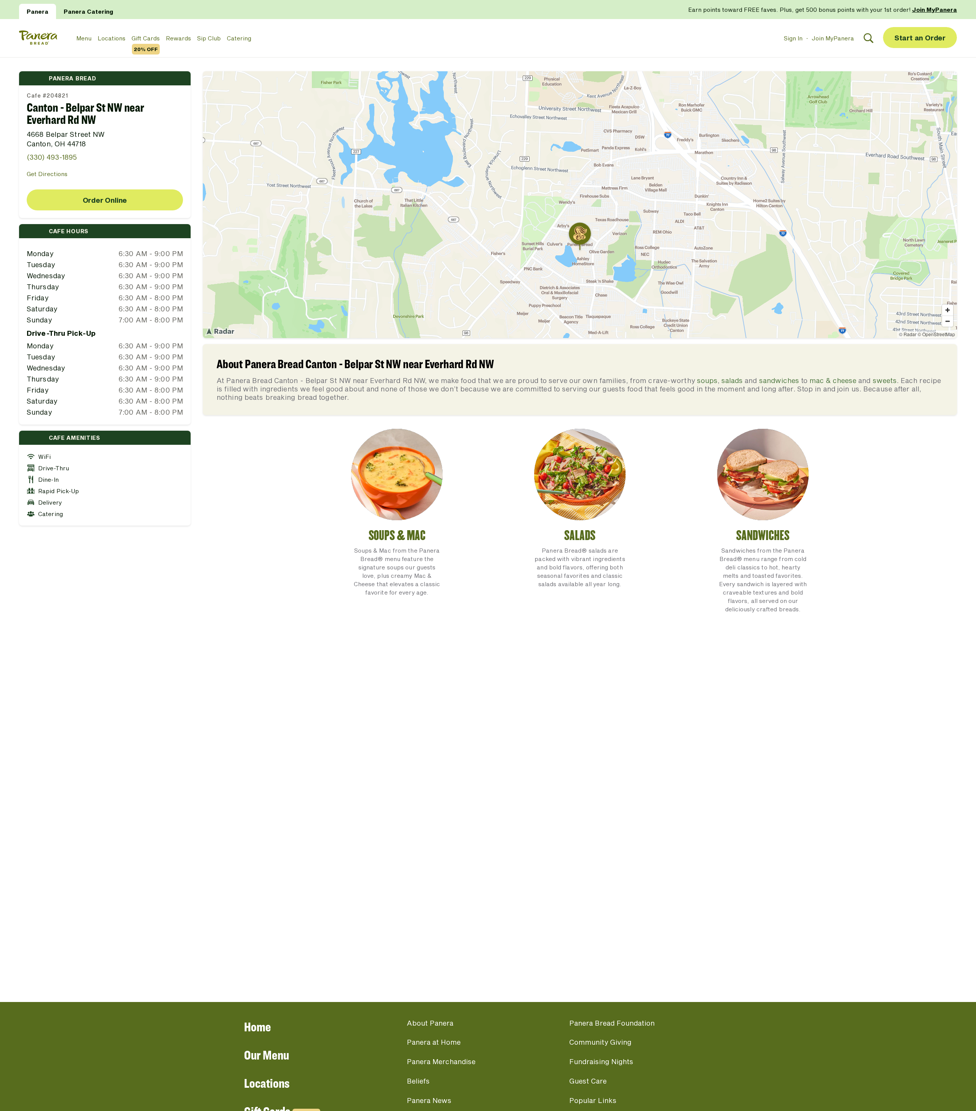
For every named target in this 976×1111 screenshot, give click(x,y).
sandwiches (779, 380)
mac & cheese (832, 380)
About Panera (430, 1023)
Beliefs (418, 1081)
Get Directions (47, 173)
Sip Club (209, 38)
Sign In (793, 38)
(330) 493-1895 (52, 157)
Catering (239, 38)
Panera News (429, 1100)
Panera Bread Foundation (612, 1023)
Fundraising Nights (601, 1061)
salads (732, 380)
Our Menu (266, 1055)
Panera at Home (434, 1042)
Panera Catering (88, 11)
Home (257, 1026)
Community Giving (600, 1042)
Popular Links (592, 1100)
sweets (885, 380)
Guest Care (588, 1081)
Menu (84, 38)
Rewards (178, 38)
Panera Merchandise (441, 1061)
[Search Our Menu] (868, 38)
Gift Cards (146, 38)
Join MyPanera (833, 38)
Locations (111, 38)
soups (707, 380)
